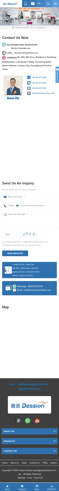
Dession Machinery (30, 388)
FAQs (45, 463)
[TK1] (18, 420)
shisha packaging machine (33, 384)
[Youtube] (37, 420)
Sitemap (21, 478)
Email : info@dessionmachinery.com (34, 290)
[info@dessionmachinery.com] (32, 3)
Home (17, 27)
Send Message (15, 253)
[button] (26, 22)
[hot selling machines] (29, 16)
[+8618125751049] (25, 3)
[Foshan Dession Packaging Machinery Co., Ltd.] (10, 3)
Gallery (53, 463)
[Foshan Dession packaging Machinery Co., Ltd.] (29, 404)
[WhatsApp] (28, 420)
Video (24, 463)
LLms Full (38, 478)
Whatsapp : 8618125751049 (30, 286)
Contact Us (27, 27)
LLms (29, 478)
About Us (14, 463)
